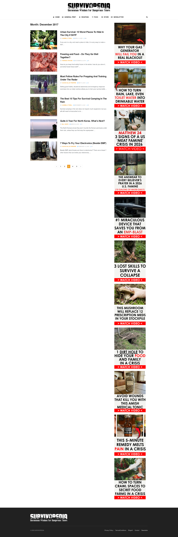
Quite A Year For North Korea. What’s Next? (82, 120)
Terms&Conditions (120, 530)
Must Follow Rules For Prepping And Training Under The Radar (83, 78)
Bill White (65, 124)
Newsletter (119, 17)
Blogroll (130, 530)
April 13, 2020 (78, 38)
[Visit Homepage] (89, 7)
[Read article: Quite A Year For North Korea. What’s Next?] (43, 128)
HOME (57, 17)
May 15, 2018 (81, 83)
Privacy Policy (109, 530)
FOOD (96, 17)
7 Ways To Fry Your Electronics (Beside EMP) (83, 143)
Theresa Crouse (67, 60)
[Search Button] (147, 17)
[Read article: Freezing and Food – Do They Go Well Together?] (43, 62)
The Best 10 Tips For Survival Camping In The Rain (83, 100)
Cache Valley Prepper (69, 83)
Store (106, 17)
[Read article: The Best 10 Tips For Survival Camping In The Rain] (43, 106)
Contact (137, 530)
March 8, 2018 (74, 124)
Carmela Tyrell (67, 38)
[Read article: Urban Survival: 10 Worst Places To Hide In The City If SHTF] (43, 39)
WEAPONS (85, 17)
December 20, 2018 (80, 60)
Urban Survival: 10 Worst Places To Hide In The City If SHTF (82, 33)
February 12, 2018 (83, 146)
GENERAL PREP (70, 17)
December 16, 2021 (80, 105)
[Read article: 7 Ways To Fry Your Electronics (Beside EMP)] (43, 151)
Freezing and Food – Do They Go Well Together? (79, 55)
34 (85, 38)
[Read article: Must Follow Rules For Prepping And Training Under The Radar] (43, 84)
